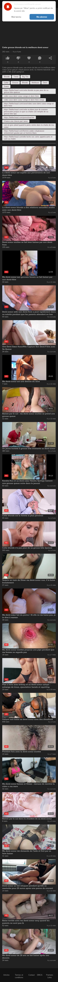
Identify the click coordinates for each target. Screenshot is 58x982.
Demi (45, 83)
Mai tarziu (16, 17)
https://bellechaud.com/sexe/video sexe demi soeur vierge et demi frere (29, 105)
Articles (6, 975)
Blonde (7, 77)
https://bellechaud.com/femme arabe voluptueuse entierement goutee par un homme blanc (24, 132)
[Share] (50, 58)
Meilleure (35, 83)
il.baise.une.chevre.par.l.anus (16, 121)
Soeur (6, 86)
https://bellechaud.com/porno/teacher (19, 117)
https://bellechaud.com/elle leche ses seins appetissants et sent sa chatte (28, 138)
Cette (6, 83)
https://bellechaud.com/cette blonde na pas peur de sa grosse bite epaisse (26, 91)
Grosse (15, 83)
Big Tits (25, 77)
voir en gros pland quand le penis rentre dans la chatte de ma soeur (29, 126)
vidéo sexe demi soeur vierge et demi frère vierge (24, 100)
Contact (31, 975)
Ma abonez (41, 17)
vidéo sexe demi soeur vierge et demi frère (21, 96)
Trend (16, 77)
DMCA (39, 975)
